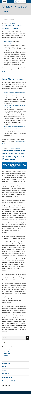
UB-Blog (4, 366)
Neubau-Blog (6, 363)
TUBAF (20, 1)
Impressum (6, 355)
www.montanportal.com (8, 185)
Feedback (6, 351)
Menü (4, 1)
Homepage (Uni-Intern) (8, 380)
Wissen (4, 370)
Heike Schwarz (12, 23)
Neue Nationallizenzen (13, 79)
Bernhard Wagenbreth (15, 148)
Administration (7, 350)
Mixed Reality (6, 373)
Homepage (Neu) (7, 377)
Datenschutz (7, 353)
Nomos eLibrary (8, 41)
